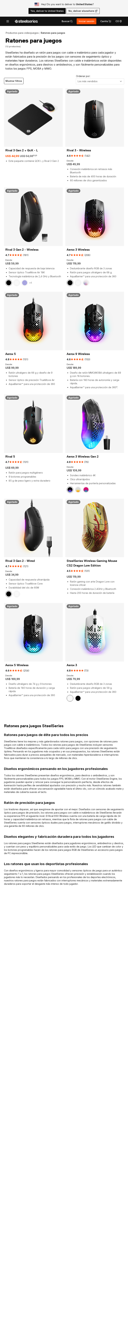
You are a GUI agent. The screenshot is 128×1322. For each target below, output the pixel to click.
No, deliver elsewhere (81, 10)
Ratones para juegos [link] (53, 32)
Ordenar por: (83, 76)
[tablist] (67, 21)
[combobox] (100, 81)
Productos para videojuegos (22, 32)
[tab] (67, 21)
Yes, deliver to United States (47, 10)
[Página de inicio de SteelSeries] (26, 21)
